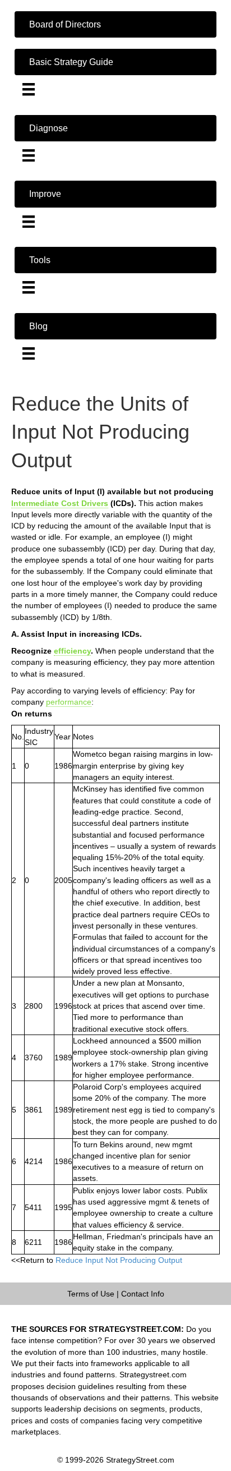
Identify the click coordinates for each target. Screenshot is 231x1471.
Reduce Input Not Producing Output (119, 1260)
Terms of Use (90, 1293)
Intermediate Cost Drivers (59, 503)
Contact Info (142, 1293)
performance (68, 701)
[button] (115, 24)
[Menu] (29, 89)
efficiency (72, 650)
